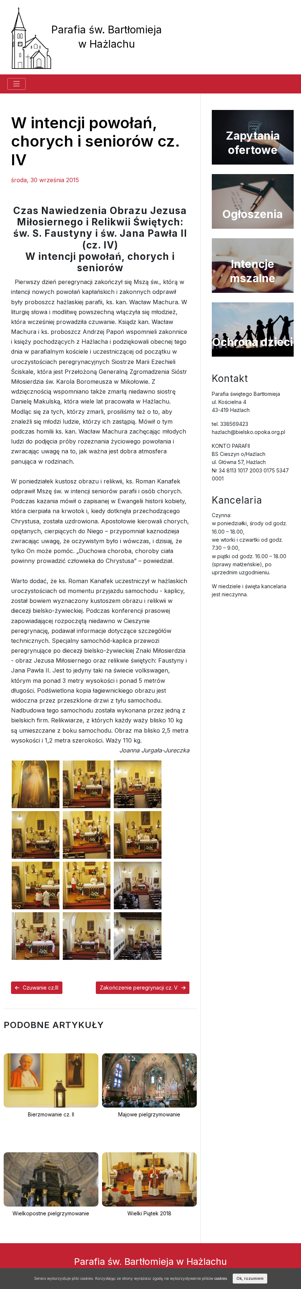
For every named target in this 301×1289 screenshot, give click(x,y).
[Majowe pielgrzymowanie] (149, 1079)
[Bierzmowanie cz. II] (51, 1079)
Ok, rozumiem (250, 1278)
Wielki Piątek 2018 (149, 1213)
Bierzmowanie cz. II (51, 1114)
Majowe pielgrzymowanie (149, 1114)
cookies (220, 1278)
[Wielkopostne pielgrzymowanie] (51, 1178)
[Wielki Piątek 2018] (149, 1178)
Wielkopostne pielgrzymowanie (50, 1213)
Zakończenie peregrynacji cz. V (139, 987)
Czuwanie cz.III (40, 987)
